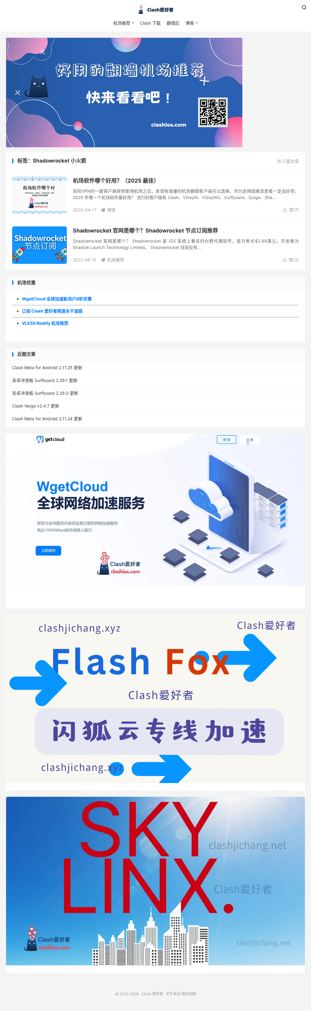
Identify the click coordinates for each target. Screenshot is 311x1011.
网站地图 (188, 994)
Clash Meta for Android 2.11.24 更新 (47, 418)
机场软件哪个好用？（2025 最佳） (116, 180)
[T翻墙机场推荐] (155, 92)
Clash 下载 (150, 23)
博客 (190, 23)
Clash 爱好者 (155, 9)
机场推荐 (121, 23)
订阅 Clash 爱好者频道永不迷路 (52, 310)
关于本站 (173, 994)
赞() (291, 209)
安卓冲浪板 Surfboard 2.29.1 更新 (44, 380)
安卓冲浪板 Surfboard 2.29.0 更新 (45, 393)
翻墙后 (173, 23)
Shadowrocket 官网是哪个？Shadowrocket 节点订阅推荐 (145, 230)
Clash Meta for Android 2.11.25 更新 (47, 367)
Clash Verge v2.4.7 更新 (35, 405)
